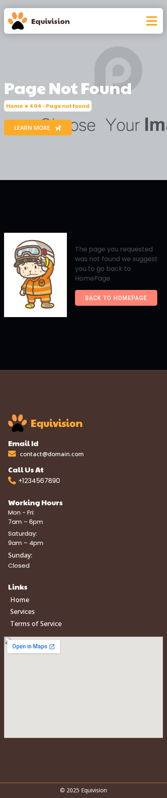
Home (14, 105)
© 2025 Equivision (83, 790)
